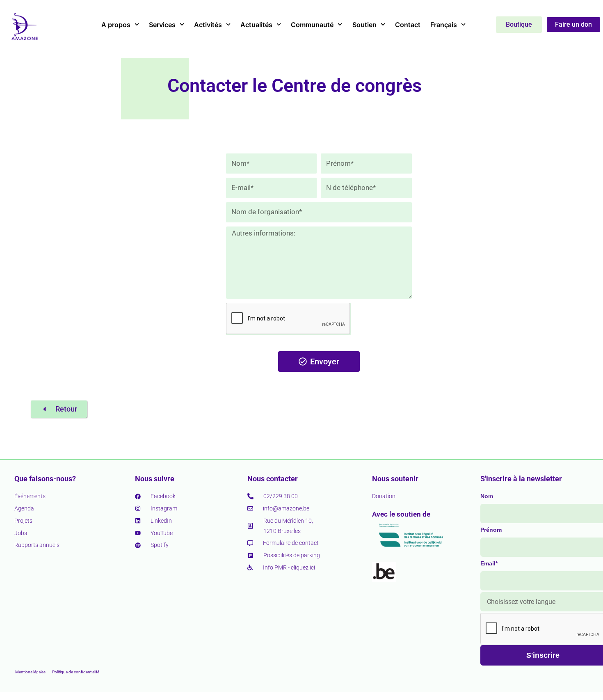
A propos (115, 25)
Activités (208, 25)
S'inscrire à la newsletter (521, 478)
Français (443, 25)
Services (162, 25)
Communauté (312, 25)
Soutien (364, 25)
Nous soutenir (395, 478)
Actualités (256, 25)
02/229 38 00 (280, 496)
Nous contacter (272, 478)
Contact (407, 25)
